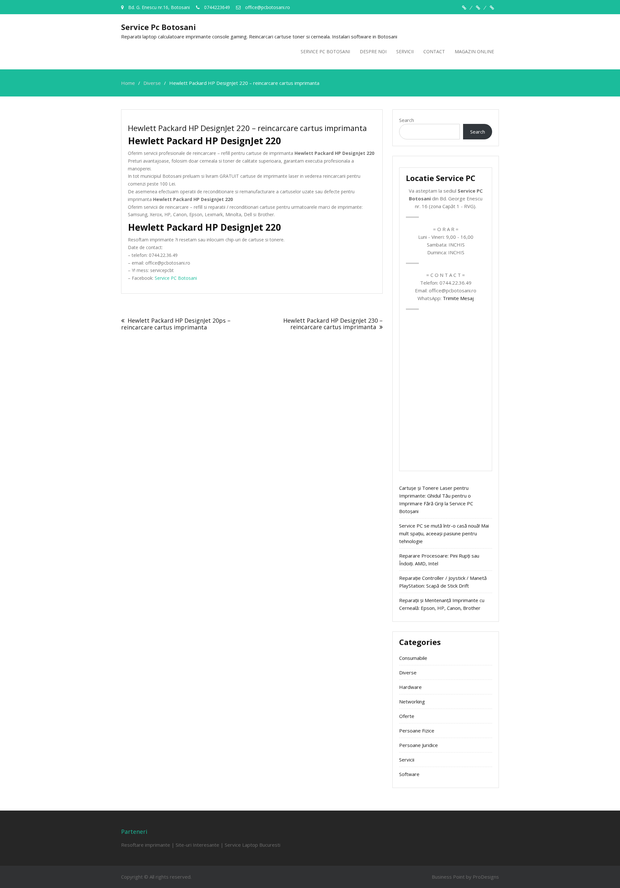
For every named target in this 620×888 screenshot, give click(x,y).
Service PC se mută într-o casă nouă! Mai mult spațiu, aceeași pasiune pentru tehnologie (444, 533)
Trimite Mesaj (458, 298)
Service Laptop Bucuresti (252, 845)
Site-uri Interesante (197, 845)
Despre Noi (373, 51)
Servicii (405, 51)
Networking (412, 701)
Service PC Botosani (325, 51)
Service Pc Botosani (158, 27)
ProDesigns (486, 876)
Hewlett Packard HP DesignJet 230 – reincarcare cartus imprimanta (333, 324)
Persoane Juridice (418, 745)
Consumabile (413, 658)
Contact (434, 51)
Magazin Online (474, 51)
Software (409, 774)
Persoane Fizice (416, 730)
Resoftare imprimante (145, 845)
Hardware (410, 687)
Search (406, 120)
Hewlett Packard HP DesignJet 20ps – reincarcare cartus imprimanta (176, 324)
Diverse (408, 672)
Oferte (406, 716)
